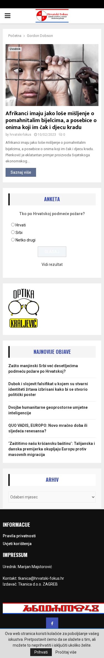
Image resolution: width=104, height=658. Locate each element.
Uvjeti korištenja (17, 543)
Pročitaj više (66, 652)
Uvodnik (15, 49)
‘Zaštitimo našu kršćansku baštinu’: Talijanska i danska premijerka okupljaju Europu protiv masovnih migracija (51, 449)
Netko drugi (25, 240)
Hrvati (21, 225)
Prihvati (41, 652)
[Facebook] (52, 623)
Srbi (19, 232)
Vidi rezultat (52, 264)
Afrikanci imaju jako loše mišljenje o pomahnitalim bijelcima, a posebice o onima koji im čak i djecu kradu (51, 120)
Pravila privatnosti (19, 536)
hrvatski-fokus (20, 135)
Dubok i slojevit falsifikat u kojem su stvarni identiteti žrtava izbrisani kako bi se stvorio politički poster (48, 389)
